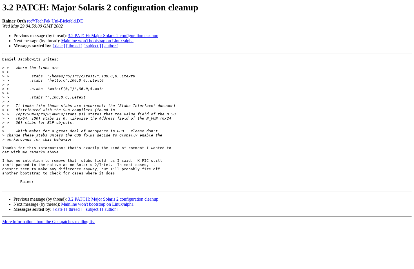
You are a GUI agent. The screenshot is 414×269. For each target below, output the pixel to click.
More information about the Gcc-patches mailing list (48, 221)
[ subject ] (92, 45)
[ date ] (59, 45)
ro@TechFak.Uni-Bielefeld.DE (55, 21)
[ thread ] (74, 45)
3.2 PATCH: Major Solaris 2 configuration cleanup (113, 35)
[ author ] (110, 45)
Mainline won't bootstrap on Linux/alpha (97, 40)
